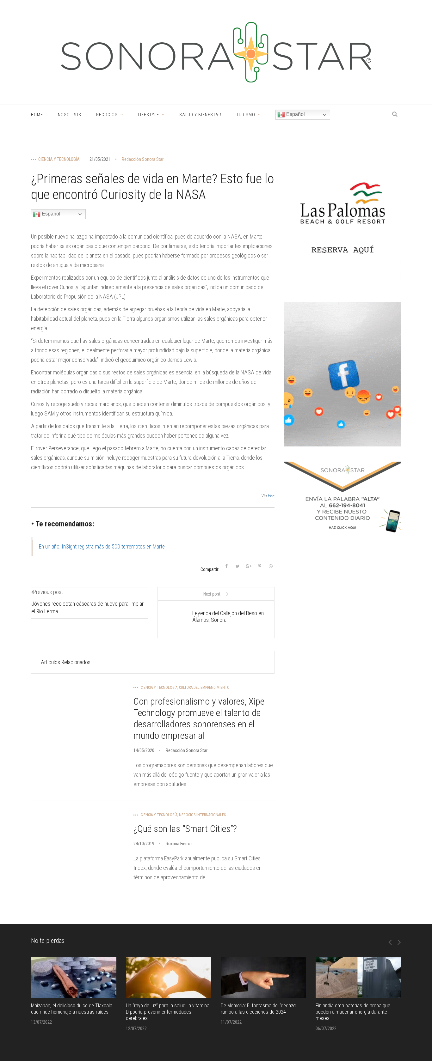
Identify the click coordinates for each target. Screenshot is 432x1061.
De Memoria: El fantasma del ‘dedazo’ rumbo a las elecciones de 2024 (258, 1009)
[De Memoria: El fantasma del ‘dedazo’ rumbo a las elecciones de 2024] (263, 977)
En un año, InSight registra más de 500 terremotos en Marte (102, 546)
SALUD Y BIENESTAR (200, 114)
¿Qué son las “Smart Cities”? (185, 828)
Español (295, 114)
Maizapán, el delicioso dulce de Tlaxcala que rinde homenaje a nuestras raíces (71, 1009)
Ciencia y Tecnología (59, 159)
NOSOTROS (69, 114)
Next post (211, 594)
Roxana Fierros (179, 843)
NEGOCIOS (107, 114)
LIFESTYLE (148, 114)
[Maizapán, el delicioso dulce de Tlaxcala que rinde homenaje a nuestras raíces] (73, 977)
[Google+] (248, 566)
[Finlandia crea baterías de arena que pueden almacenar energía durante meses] (358, 977)
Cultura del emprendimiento (204, 687)
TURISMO (245, 114)
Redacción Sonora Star (143, 159)
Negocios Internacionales (202, 815)
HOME (37, 114)
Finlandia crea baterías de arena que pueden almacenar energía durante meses (353, 1012)
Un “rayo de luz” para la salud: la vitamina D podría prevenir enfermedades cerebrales (167, 1012)
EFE (271, 496)
